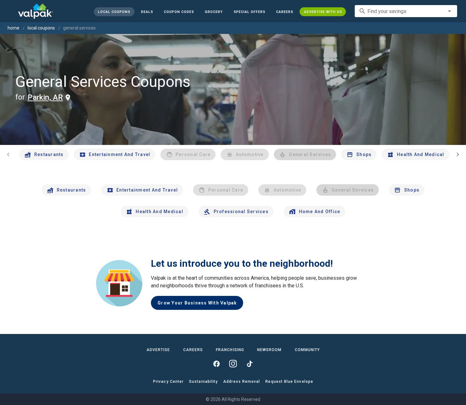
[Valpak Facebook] (216, 363)
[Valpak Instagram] (233, 363)
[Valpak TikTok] (249, 363)
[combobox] (406, 11)
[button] (249, 11)
